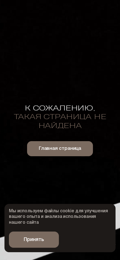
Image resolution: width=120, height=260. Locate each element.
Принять (34, 239)
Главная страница (60, 148)
